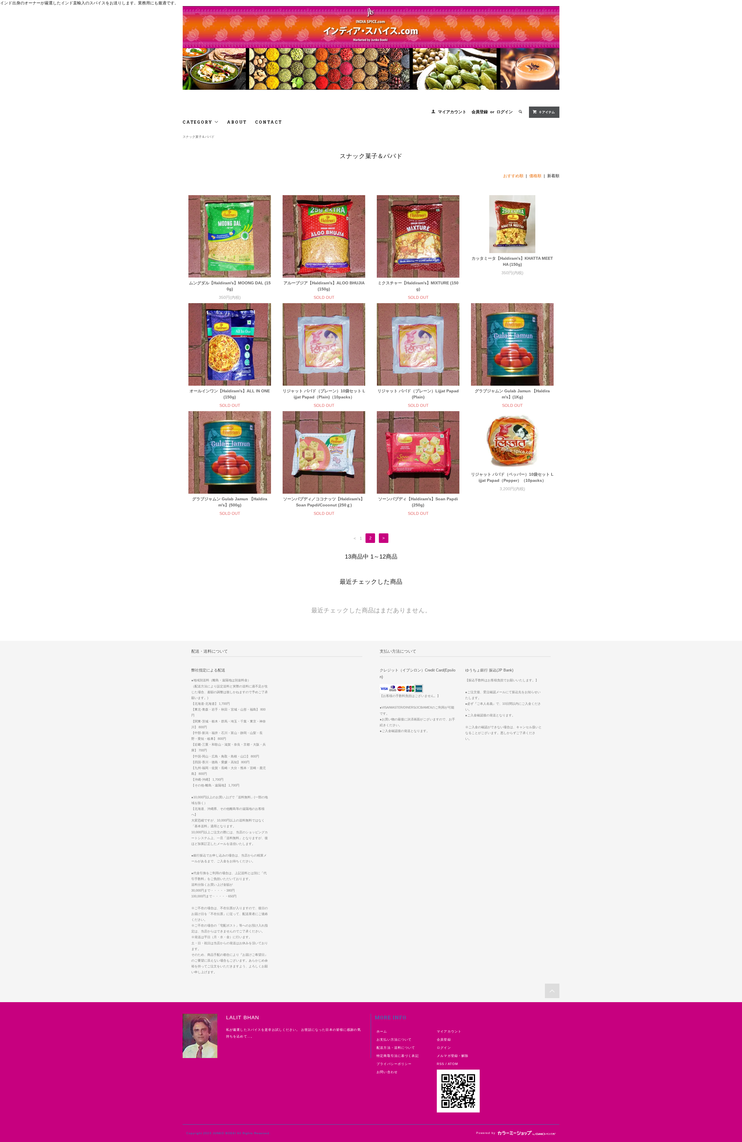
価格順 (535, 175)
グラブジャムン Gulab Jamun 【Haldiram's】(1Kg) (512, 394)
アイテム (547, 112)
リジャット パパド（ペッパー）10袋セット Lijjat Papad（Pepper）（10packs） (512, 477)
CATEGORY (198, 122)
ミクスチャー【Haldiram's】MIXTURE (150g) (418, 286)
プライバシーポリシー (394, 1064)
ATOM (453, 1064)
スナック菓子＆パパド (198, 136)
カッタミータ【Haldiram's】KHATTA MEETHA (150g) (512, 261)
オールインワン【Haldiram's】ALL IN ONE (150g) (230, 394)
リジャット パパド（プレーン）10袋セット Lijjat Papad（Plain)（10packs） (324, 394)
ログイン (505, 111)
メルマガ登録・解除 (452, 1055)
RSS (440, 1064)
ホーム (382, 1031)
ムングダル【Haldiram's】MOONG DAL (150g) (230, 286)
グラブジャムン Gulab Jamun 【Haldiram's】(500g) (229, 502)
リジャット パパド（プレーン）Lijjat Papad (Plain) (418, 394)
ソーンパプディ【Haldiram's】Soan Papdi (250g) (418, 502)
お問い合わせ (387, 1072)
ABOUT (237, 122)
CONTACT (268, 122)
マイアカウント (452, 111)
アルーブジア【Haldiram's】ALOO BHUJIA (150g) (324, 286)
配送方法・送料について (396, 1047)
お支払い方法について (394, 1039)
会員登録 (480, 111)
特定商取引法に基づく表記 (398, 1055)
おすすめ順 (513, 175)
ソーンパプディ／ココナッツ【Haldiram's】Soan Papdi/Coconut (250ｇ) (324, 502)
